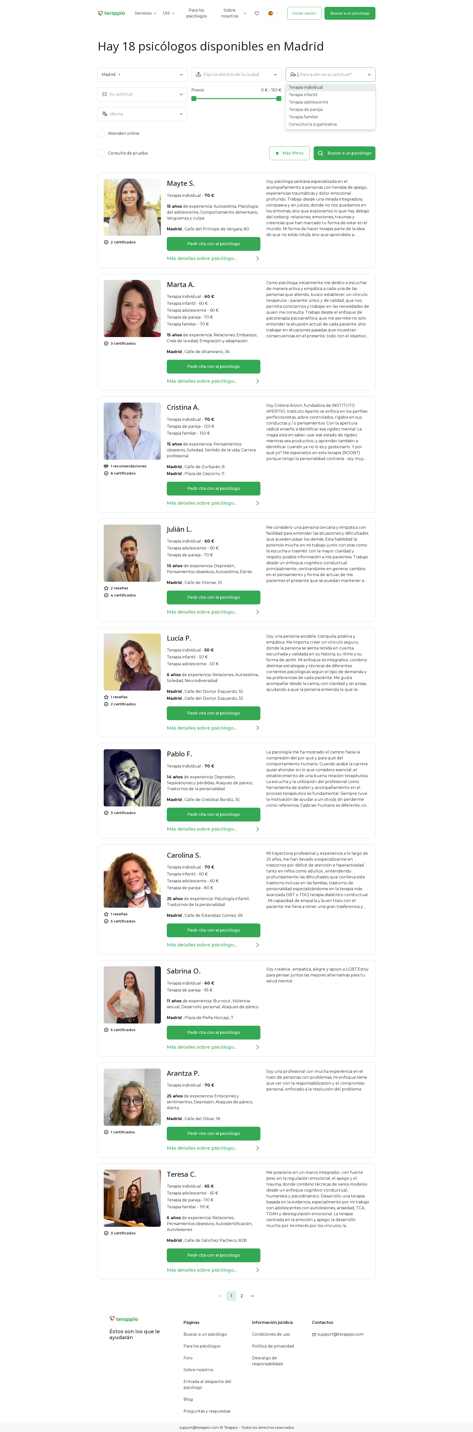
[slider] (193, 98)
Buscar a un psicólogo (350, 13)
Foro (188, 1358)
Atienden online (123, 134)
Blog (188, 1399)
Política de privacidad (273, 1346)
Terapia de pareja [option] (305, 109)
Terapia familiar (181, 324)
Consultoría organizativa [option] (313, 124)
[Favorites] (257, 13)
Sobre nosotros (198, 1369)
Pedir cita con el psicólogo (213, 243)
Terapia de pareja (184, 317)
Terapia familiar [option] (303, 117)
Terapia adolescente (186, 310)
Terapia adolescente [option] (308, 102)
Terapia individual (184, 195)
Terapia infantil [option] (303, 94)
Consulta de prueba (128, 153)
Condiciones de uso (271, 1334)
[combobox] (237, 75)
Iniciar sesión (304, 13)
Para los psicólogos (202, 1346)
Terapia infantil (181, 303)
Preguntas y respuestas (207, 1411)
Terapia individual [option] (306, 87)
